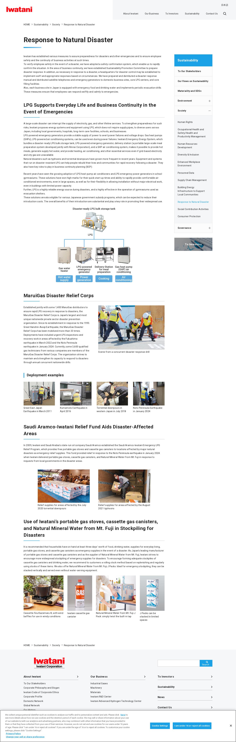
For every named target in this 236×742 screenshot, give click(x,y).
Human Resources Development (187, 146)
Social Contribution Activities (193, 209)
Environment (185, 100)
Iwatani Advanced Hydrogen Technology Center (116, 701)
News (161, 697)
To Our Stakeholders (189, 71)
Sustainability (192, 13)
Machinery (96, 688)
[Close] (230, 725)
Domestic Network (33, 701)
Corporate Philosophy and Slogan (41, 688)
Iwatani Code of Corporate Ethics (41, 692)
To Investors (172, 13)
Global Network (32, 705)
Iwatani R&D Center (101, 696)
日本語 (224, 5)
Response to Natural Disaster (193, 202)
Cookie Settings (160, 726)
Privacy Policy (13, 733)
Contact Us (212, 13)
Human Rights (185, 122)
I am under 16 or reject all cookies (192, 726)
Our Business (152, 13)
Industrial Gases (99, 683)
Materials (96, 692)
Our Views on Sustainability (193, 81)
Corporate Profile (33, 696)
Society (182, 110)
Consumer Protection (189, 216)
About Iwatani (130, 13)
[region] (118, 726)
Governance (184, 228)
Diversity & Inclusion (188, 154)
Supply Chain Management (192, 180)
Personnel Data (186, 173)
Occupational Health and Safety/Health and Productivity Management (192, 133)
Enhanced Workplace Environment (189, 164)
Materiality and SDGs (189, 91)
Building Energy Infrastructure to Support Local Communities (191, 191)
